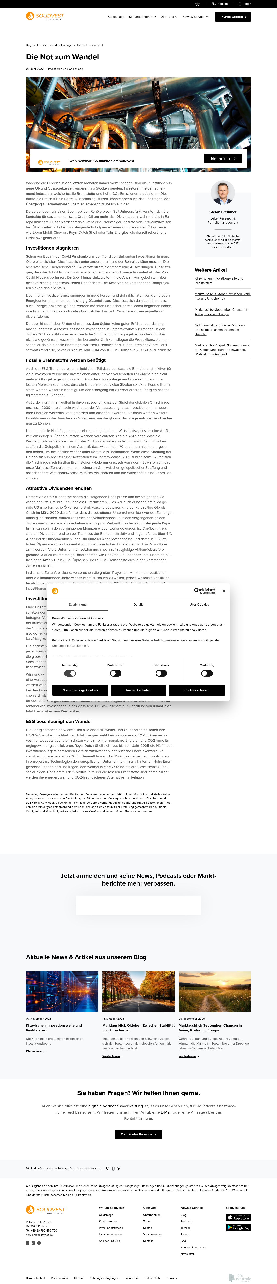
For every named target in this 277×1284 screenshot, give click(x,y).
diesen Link (123, 656)
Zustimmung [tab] (78, 604)
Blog (29, 45)
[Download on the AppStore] (238, 1217)
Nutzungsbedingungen (104, 1278)
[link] (198, 3)
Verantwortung (152, 1234)
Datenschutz (152, 1278)
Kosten (147, 1228)
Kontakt (148, 1241)
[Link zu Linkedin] (33, 1242)
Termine (186, 1228)
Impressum (131, 1278)
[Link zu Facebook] (27, 1242)
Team (146, 1221)
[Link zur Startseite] (45, 16)
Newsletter (187, 1254)
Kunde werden (108, 1221)
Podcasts (186, 1221)
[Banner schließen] (223, 591)
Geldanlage (116, 17)
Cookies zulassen (196, 690)
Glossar (79, 1278)
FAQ (183, 1241)
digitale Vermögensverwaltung (115, 1106)
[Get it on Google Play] (238, 1227)
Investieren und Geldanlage (54, 45)
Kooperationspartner (194, 1247)
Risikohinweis (82, 1195)
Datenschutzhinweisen (159, 640)
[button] (143, 17)
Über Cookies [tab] (199, 604)
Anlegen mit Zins (109, 1241)
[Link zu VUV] (111, 1168)
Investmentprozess (111, 1234)
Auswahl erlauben (138, 690)
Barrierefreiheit (35, 1278)
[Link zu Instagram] (39, 1242)
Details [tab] (139, 604)
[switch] (115, 673)
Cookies (171, 1278)
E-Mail (166, 1112)
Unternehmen (152, 1215)
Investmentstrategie (111, 1228)
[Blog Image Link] (62, 991)
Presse (185, 1234)
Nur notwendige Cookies (80, 690)
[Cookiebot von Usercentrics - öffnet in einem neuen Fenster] (197, 591)
